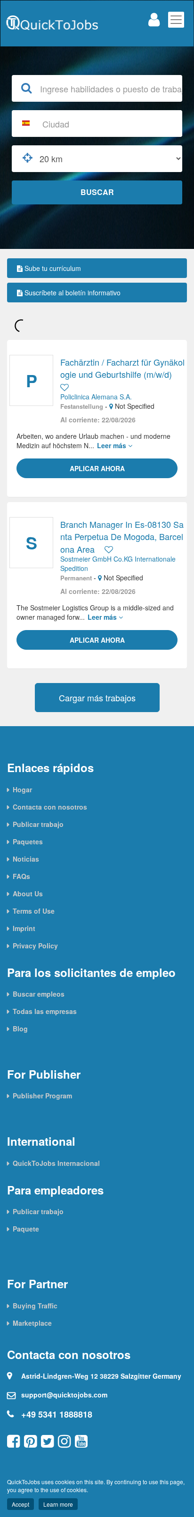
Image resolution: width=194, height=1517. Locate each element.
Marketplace (32, 1323)
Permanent (76, 578)
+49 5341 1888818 (56, 1414)
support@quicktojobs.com (64, 1394)
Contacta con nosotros (50, 806)
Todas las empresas (45, 1011)
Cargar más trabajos (97, 697)
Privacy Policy (35, 945)
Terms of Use (34, 911)
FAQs (21, 876)
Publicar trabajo (38, 824)
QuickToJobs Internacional (56, 1163)
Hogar (22, 789)
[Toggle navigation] (176, 20)
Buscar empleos (39, 994)
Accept (20, 1504)
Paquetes (28, 841)
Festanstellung (81, 406)
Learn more (58, 1504)
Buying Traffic (35, 1305)
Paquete (26, 1228)
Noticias (26, 859)
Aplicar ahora (97, 468)
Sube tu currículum (52, 268)
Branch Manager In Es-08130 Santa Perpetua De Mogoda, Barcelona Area (122, 536)
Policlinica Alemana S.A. (96, 396)
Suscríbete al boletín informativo (72, 292)
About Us (28, 893)
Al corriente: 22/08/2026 (98, 419)
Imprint (24, 928)
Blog (20, 1028)
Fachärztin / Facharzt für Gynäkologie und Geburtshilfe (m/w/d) (122, 368)
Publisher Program (42, 1095)
